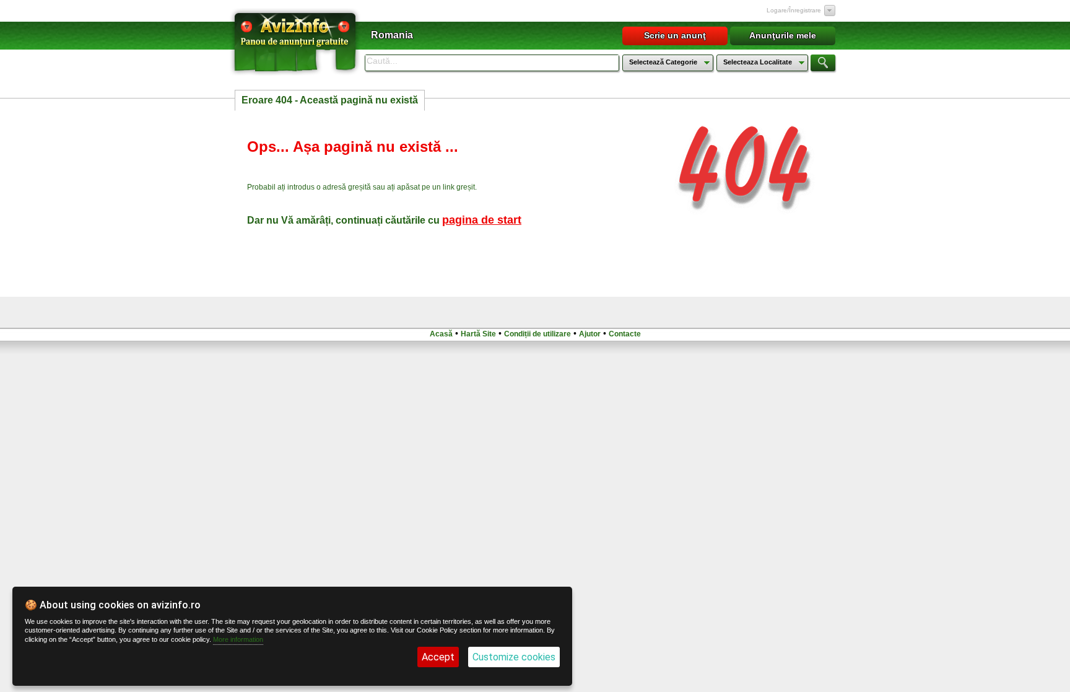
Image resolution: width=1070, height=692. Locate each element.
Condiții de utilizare (537, 334)
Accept (438, 657)
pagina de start (481, 220)
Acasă (441, 334)
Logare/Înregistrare (794, 10)
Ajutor (590, 334)
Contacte (625, 334)
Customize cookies (513, 657)
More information (238, 639)
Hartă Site (478, 334)
